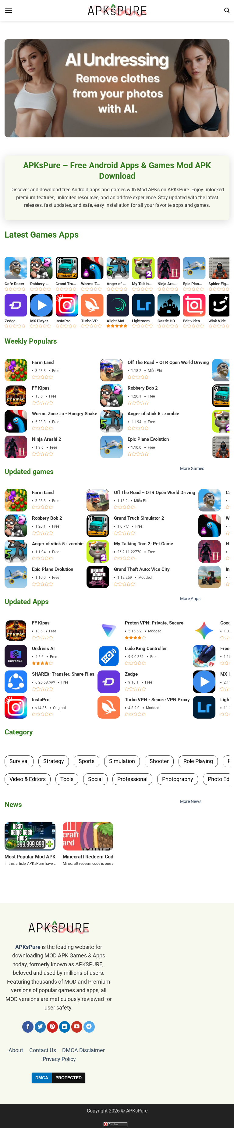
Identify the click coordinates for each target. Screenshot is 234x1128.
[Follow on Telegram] (89, 1026)
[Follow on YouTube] (77, 1026)
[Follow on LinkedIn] (64, 1026)
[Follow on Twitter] (40, 1026)
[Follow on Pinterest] (52, 1026)
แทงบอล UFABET (117, 1093)
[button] (9, 10)
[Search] (226, 10)
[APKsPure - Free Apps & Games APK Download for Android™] (117, 10)
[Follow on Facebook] (28, 1026)
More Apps (190, 598)
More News (190, 801)
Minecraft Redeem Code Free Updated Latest (112, 857)
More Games (192, 468)
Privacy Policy (59, 1059)
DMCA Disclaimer (83, 1050)
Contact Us (42, 1050)
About (16, 1050)
